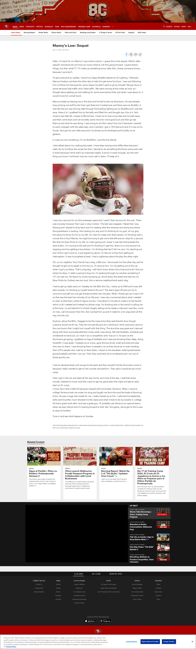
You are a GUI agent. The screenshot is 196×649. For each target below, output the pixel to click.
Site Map (58, 599)
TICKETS (137, 580)
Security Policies (79, 603)
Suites (108, 580)
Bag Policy (79, 588)
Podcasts (58, 595)
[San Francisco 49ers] (98, 631)
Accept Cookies (168, 641)
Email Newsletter (39, 592)
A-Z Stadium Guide (79, 592)
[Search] (164, 26)
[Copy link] (140, 55)
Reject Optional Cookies (150, 641)
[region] (98, 641)
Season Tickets (137, 588)
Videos (58, 588)
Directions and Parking (79, 599)
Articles (58, 584)
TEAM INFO (158, 580)
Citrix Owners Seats (137, 592)
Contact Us (39, 584)
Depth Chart (158, 592)
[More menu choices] (113, 26)
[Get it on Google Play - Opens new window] (105, 622)
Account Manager (137, 584)
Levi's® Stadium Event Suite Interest (109, 592)
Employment (39, 588)
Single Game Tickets (137, 595)
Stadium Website (79, 584)
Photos (58, 592)
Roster (158, 584)
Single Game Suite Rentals (108, 588)
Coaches (158, 595)
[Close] (192, 641)
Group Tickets (137, 599)
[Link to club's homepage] (6, 26)
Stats (158, 599)
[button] (149, 513)
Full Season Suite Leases (108, 584)
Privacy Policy (11, 647)
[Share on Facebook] (126, 56)
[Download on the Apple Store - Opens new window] (89, 621)
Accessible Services (79, 595)
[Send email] (135, 56)
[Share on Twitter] (131, 56)
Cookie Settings (131, 641)
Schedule (158, 588)
